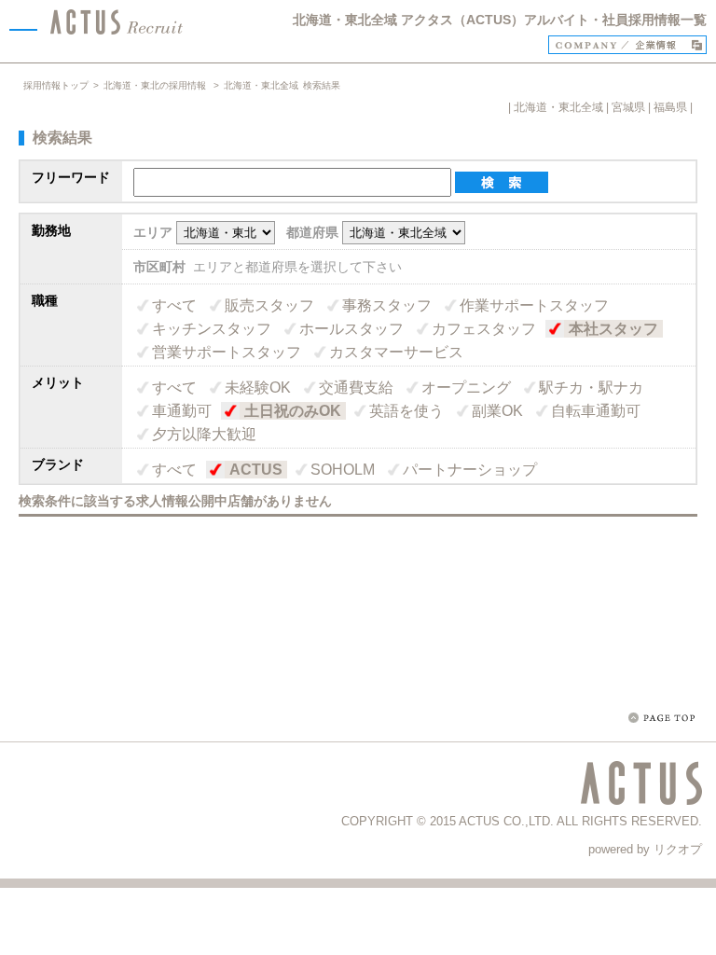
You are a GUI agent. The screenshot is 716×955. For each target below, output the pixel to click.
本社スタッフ (613, 329)
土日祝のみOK (292, 411)
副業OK (497, 411)
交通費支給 (356, 387)
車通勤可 (182, 411)
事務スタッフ (387, 305)
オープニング (466, 387)
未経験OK (258, 387)
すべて (174, 305)
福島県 (670, 107)
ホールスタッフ (351, 329)
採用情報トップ (56, 85)
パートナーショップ (470, 470)
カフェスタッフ (484, 329)
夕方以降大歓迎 (204, 434)
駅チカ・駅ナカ (591, 387)
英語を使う (406, 411)
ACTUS (255, 470)
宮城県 (628, 107)
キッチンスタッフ (211, 329)
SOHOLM (342, 470)
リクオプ (678, 849)
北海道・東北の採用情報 (156, 85)
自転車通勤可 (595, 411)
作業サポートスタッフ (534, 305)
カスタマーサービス (396, 352)
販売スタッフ (269, 305)
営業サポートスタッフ (226, 352)
